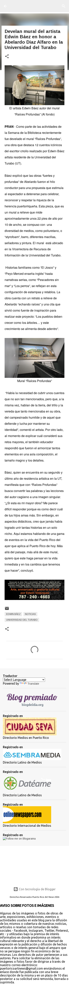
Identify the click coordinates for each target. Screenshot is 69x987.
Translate (33, 683)
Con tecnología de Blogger (37, 889)
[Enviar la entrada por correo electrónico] (7, 610)
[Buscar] (63, 6)
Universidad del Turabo (22, 620)
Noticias (30, 614)
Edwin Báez (13, 614)
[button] (7, 56)
